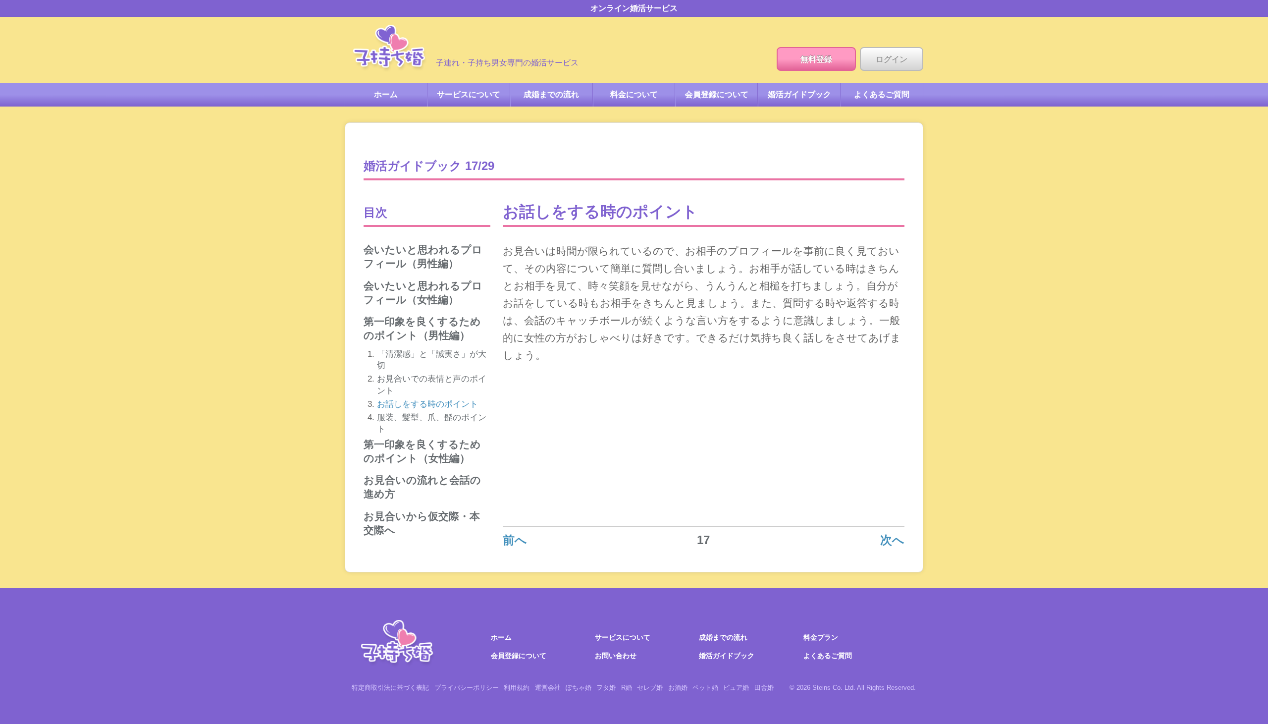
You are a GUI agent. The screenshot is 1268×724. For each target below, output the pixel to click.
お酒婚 (677, 687)
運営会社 (548, 687)
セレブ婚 (650, 687)
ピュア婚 (736, 687)
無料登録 (816, 59)
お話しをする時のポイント (427, 404)
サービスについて (468, 94)
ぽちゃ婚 (578, 687)
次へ (892, 540)
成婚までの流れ (551, 94)
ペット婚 (705, 687)
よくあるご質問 (881, 94)
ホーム (390, 48)
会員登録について (716, 94)
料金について (634, 94)
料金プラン (820, 637)
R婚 (626, 687)
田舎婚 (764, 687)
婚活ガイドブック (799, 94)
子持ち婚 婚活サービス (398, 644)
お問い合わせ (615, 656)
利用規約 (516, 687)
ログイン (891, 59)
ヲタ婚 (606, 687)
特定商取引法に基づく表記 (390, 687)
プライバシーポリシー (466, 687)
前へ (515, 540)
